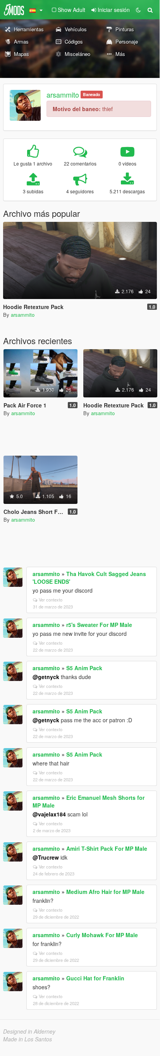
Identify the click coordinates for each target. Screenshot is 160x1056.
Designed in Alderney (29, 1031)
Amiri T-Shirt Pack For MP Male (106, 848)
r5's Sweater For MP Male (99, 625)
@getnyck (46, 677)
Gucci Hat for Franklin (95, 978)
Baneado (91, 94)
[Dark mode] (138, 9)
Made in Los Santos (27, 1039)
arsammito (62, 95)
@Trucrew (46, 857)
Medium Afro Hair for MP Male (105, 891)
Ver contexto (50, 599)
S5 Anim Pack (84, 668)
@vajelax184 (49, 814)
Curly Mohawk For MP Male (102, 935)
